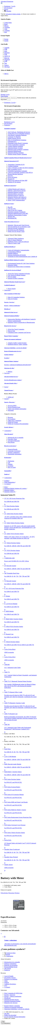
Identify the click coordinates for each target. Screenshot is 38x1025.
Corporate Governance (14, 451)
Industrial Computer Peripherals (16, 212)
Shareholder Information (14, 454)
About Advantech (8, 434)
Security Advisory (8, 427)
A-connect (7, 987)
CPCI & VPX (12, 208)
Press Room (11, 442)
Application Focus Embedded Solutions (19, 133)
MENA (6, 73)
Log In (13, 6)
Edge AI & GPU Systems (15, 210)
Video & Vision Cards (14, 243)
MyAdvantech (8, 8)
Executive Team (12, 439)
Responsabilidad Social (10, 967)
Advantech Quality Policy (10, 383)
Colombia (8, 11)
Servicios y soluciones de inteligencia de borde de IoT (17, 364)
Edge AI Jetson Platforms (15, 240)
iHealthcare (7, 309)
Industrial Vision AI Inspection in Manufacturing (21, 322)
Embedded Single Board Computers (18, 143)
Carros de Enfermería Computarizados (18, 250)
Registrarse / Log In (9, 102)
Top (3, 1021)
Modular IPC (11, 216)
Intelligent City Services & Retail (12, 270)
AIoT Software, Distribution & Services (19, 132)
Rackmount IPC (12, 218)
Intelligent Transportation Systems (17, 215)
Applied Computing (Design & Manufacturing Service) (17, 157)
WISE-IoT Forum (13, 422)
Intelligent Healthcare (9, 246)
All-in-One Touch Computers (16, 329)
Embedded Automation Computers (17, 171)
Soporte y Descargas (9, 402)
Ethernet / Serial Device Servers (17, 190)
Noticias (6, 982)
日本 (5, 54)
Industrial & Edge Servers (10, 312)
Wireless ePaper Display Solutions (17, 154)
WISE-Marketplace (9, 482)
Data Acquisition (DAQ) (15, 169)
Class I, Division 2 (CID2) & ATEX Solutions (20, 167)
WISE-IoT (11, 397)
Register (3, 94)
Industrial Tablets (12, 265)
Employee (6, 474)
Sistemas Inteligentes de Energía (17, 255)
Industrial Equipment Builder (11, 315)
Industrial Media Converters (15, 194)
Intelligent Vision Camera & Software (18, 241)
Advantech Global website (13, 14)
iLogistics (6, 358)
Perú (5, 32)
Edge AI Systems (12, 299)
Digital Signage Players (14, 138)
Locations (10, 466)
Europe (6, 39)
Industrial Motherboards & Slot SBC (18, 213)
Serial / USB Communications (16, 200)
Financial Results (12, 449)
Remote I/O (11, 179)
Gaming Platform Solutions (15, 146)
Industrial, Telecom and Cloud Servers (18, 225)
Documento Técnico (10, 977)
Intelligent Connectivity (10, 185)
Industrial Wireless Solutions (16, 152)
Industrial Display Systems (15, 148)
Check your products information (17, 409)
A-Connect (7, 484)
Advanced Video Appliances (16, 238)
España (6, 40)
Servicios (6, 373)
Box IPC (10, 207)
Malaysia (6, 58)
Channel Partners (8, 390)
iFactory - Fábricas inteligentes (12, 305)
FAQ (5, 985)
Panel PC (10, 175)
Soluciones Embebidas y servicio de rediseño (15, 348)
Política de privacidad (10, 1015)
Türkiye (6, 65)
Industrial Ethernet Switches (15, 192)
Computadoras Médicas (14, 251)
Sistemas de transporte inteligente (12, 339)
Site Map (6, 1013)
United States (8, 22)
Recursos (10, 417)
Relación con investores (10, 446)
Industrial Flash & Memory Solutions (18, 149)
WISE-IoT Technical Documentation (18, 424)
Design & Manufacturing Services (12, 351)
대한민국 (7, 56)
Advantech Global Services (11, 376)
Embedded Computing (9, 128)
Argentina (7, 27)
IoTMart (6, 480)
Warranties (11, 410)
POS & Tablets (12, 277)
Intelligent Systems (9, 203)
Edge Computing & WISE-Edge (12, 293)
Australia (6, 47)
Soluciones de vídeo (9, 368)
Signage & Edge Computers (15, 278)
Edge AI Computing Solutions (16, 297)
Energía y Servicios (9, 302)
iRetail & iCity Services (10, 326)
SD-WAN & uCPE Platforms (16, 230)
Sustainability (7, 470)
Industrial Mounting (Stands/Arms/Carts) (14, 281)
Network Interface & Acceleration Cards (19, 226)
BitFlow (10, 371)
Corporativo (7, 430)
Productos (7, 125)
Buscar (6, 9)
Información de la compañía (15, 437)
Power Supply (12, 288)
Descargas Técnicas (13, 893)
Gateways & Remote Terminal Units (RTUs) (20, 172)
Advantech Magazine (14, 440)
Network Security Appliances (16, 228)
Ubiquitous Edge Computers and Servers (19, 332)
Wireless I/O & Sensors (14, 182)
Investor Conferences (14, 452)
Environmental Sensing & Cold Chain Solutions (21, 263)
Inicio (5, 487)
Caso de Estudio (8, 976)
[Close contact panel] (1, 934)
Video (6, 981)
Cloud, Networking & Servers (11, 221)
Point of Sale (11, 331)
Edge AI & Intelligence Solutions (17, 140)
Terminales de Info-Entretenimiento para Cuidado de (22, 256)
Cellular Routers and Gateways (16, 189)
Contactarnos (8, 477)
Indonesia (7, 52)
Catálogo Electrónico (10, 984)
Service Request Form (14, 407)
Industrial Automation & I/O (11, 161)
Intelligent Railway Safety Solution (17, 344)
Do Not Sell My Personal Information (14, 1016)
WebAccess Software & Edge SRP (17, 180)
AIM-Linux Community (14, 420)
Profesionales (7, 457)
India (5, 51)
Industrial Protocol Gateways (16, 195)
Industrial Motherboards (14, 151)
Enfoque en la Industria (10, 979)
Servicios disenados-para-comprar (12, 380)
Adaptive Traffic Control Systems (17, 343)
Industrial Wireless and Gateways (17, 197)
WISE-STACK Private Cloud (16, 231)
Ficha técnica (4, 893)
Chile (5, 29)
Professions (11, 461)
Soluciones (7, 290)
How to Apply (12, 467)
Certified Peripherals (9, 285)
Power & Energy (12, 177)
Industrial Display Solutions (11, 361)
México (6, 26)
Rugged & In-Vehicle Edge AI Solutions (19, 266)
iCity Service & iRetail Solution (16, 275)
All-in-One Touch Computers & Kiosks (19, 273)
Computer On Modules (14, 137)
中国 (5, 49)
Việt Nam (7, 67)
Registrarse (7, 6)
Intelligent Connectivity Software (17, 198)
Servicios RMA (12, 405)
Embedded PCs (12, 141)
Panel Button (4, 96)
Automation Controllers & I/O (16, 164)
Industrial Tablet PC (9, 491)
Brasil (6, 24)
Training (10, 464)
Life (9, 462)
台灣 (5, 61)
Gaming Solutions (8, 354)
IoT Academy (11, 419)
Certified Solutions (13, 166)
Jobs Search (7, 968)
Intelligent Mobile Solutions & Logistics (14, 260)
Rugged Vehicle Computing (11, 336)
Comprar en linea (10, 953)
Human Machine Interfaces (15, 174)
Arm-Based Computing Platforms (17, 135)
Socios (6, 387)
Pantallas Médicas (13, 253)
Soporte (6, 398)
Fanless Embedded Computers (16, 144)
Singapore (7, 59)
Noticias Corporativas (10, 963)
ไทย (5, 63)
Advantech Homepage (7, 1)
